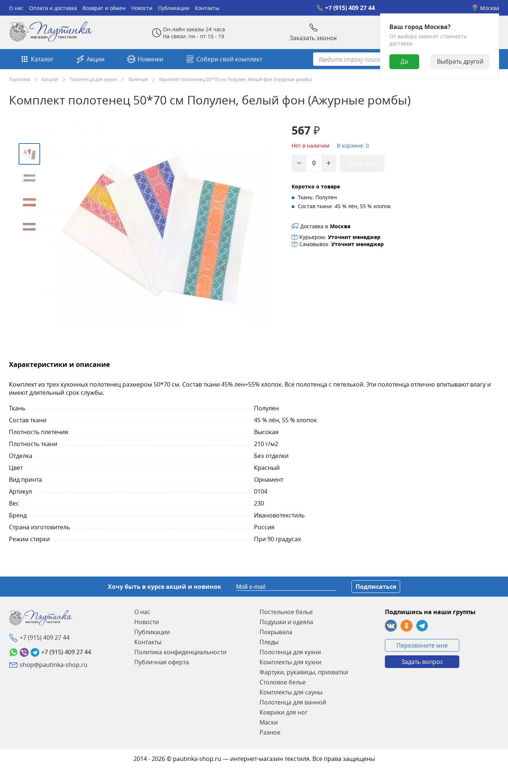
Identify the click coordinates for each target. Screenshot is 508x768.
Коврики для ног (284, 712)
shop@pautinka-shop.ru (53, 665)
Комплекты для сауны (291, 692)
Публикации (173, 8)
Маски (269, 722)
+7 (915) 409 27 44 (350, 8)
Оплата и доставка (53, 8)
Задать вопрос (422, 662)
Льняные (138, 79)
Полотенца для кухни (93, 79)
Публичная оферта (161, 662)
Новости (141, 8)
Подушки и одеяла (286, 622)
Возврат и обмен (104, 8)
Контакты (207, 8)
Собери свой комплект (229, 59)
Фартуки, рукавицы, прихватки (304, 672)
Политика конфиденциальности (180, 652)
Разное (270, 732)
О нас (16, 8)
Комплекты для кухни (290, 662)
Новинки (150, 59)
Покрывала (276, 632)
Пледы (269, 642)
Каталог (42, 59)
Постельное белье (286, 612)
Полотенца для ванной (293, 702)
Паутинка (19, 79)
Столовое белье (283, 682)
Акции (96, 59)
